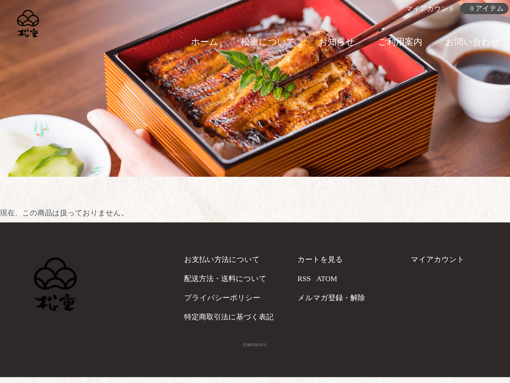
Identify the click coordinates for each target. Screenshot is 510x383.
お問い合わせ (472, 42)
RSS (304, 279)
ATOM (326, 279)
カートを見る (320, 259)
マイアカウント (438, 259)
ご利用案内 (400, 42)
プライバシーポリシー (222, 298)
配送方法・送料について (225, 279)
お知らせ (336, 42)
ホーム (204, 42)
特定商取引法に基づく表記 (229, 317)
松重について (268, 42)
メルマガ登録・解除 (331, 298)
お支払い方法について (222, 259)
